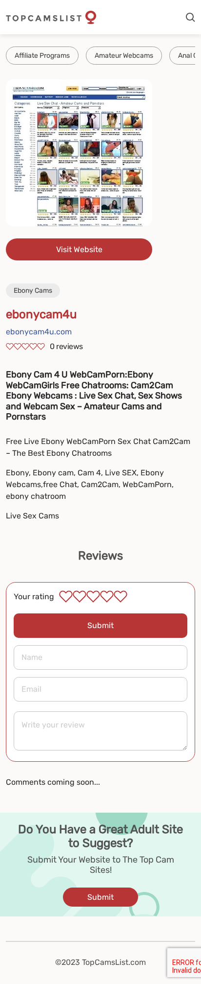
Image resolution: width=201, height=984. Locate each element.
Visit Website (79, 249)
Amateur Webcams (124, 55)
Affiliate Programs (42, 55)
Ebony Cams (33, 290)
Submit (100, 625)
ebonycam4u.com (39, 331)
